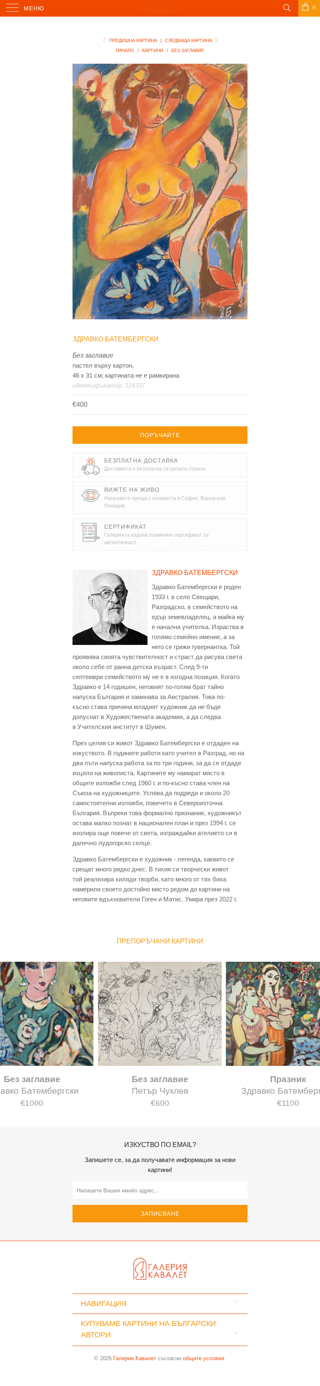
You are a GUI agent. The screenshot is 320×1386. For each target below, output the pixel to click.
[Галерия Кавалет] (160, 8)
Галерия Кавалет (134, 1358)
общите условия (203, 1358)
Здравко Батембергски (115, 339)
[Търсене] (286, 7)
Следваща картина (189, 40)
